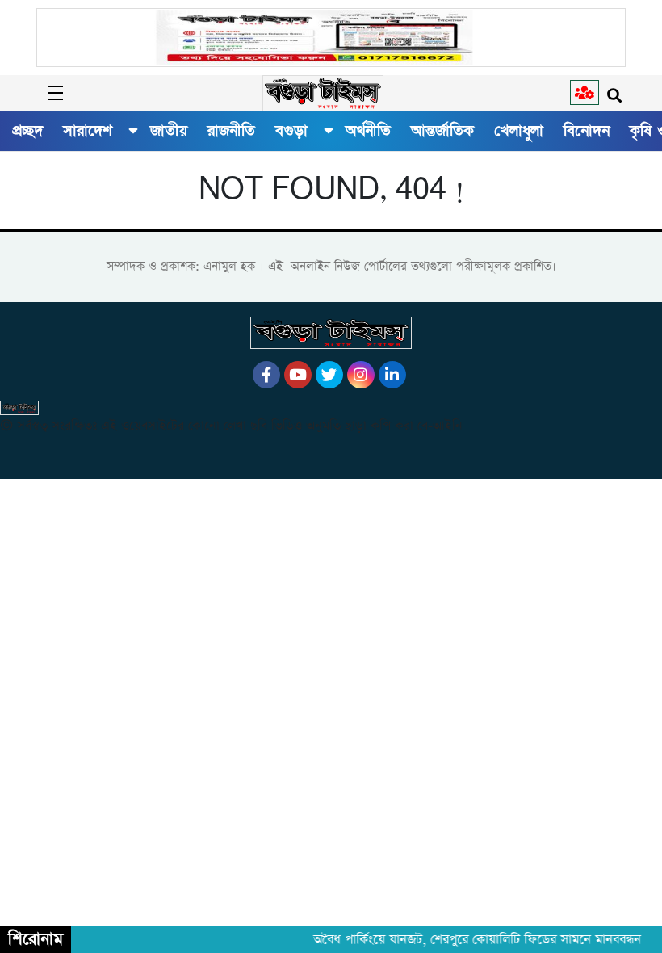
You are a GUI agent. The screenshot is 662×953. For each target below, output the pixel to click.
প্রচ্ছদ (27, 130)
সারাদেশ (87, 130)
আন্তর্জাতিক (442, 130)
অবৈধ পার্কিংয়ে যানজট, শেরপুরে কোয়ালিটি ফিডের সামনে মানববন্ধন (472, 940)
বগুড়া (291, 130)
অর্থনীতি (368, 130)
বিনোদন (587, 130)
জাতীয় (168, 130)
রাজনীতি (231, 130)
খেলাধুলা (518, 130)
